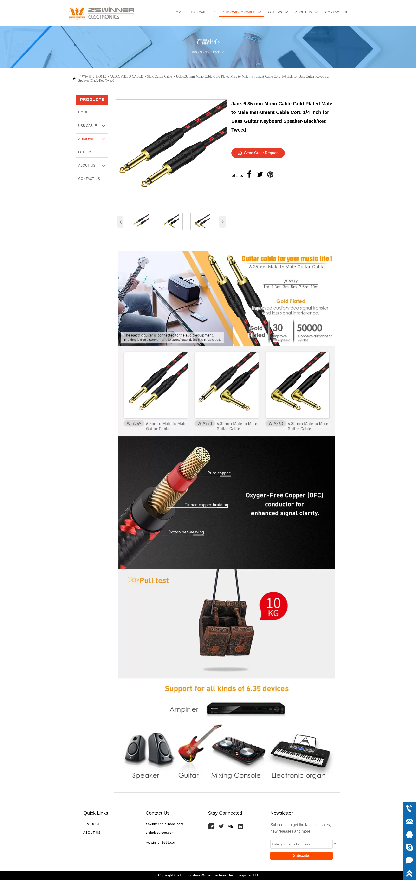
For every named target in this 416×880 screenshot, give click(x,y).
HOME (101, 76)
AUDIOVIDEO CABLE (126, 76)
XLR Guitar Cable (159, 76)
